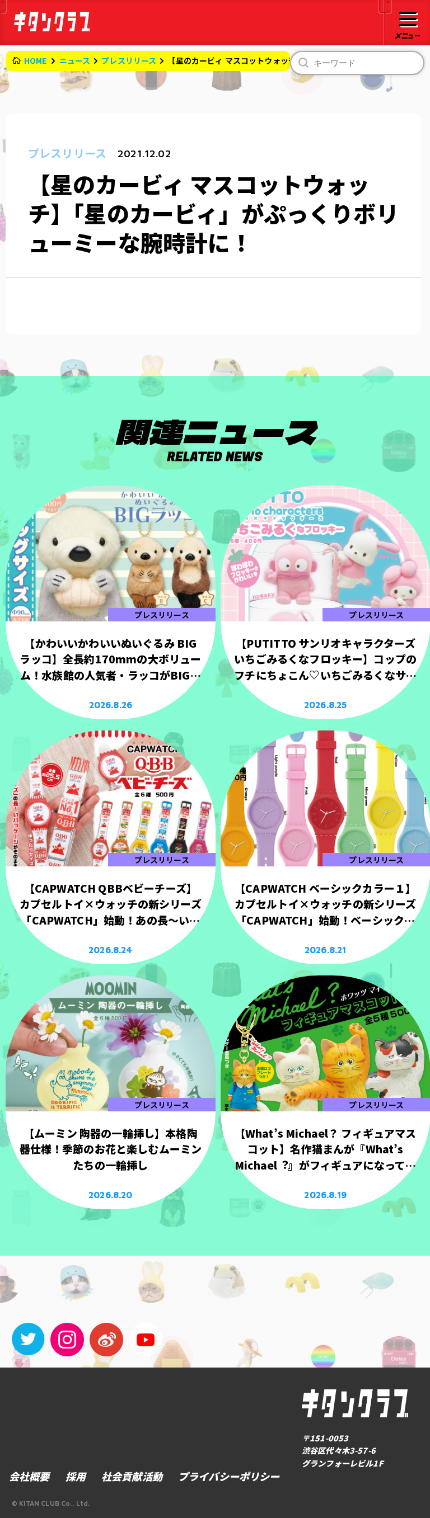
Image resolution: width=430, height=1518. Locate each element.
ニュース (75, 60)
